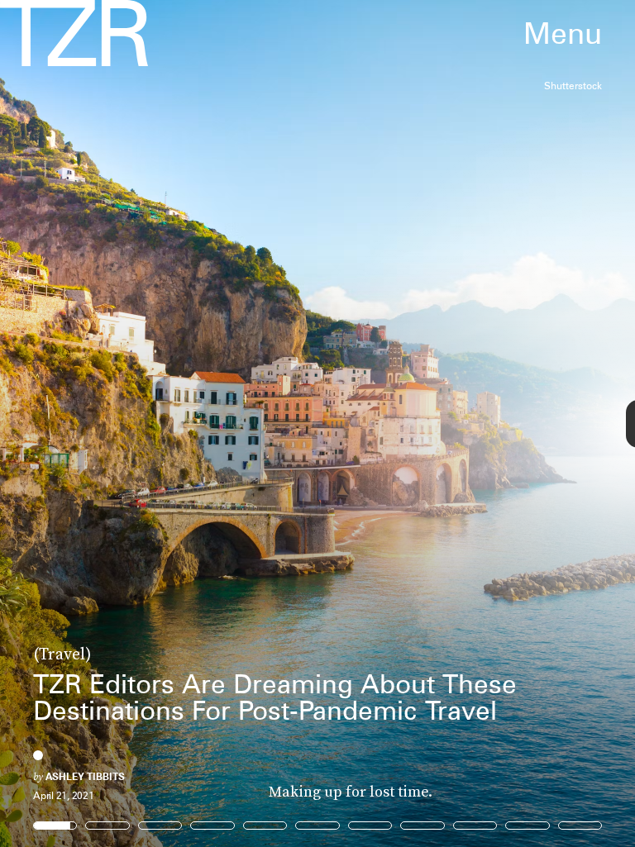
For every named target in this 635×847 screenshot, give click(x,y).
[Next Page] (422, 423)
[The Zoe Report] (74, 33)
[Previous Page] (104, 423)
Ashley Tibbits (85, 776)
